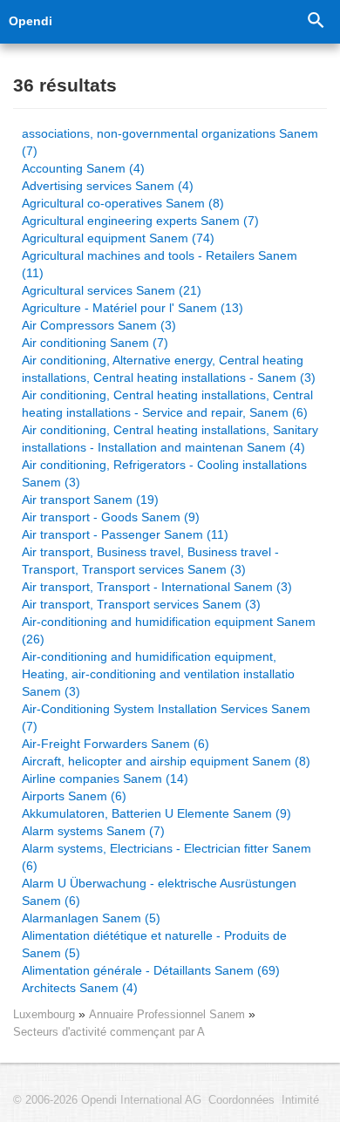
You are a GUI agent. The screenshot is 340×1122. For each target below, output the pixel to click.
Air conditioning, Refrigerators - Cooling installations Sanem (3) (164, 473)
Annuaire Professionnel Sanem (168, 1014)
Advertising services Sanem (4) (108, 186)
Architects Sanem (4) (80, 988)
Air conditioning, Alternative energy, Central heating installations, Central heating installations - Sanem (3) (169, 368)
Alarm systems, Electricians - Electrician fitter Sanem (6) (166, 857)
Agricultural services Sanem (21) (111, 290)
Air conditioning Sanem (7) (95, 343)
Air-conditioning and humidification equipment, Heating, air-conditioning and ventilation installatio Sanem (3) (158, 673)
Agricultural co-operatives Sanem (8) (123, 203)
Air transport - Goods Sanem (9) (111, 517)
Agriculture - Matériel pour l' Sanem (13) (132, 308)
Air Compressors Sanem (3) (99, 325)
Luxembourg (44, 1014)
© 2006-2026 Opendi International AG (107, 1100)
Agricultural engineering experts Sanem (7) (140, 221)
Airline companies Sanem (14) (105, 778)
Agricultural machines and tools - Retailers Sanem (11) (159, 264)
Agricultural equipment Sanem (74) (118, 238)
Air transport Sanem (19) (90, 500)
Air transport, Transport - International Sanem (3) (157, 587)
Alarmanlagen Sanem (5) (91, 918)
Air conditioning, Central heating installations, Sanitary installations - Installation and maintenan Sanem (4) (170, 438)
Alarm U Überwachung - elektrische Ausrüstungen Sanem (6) (159, 892)
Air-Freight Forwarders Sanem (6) (115, 744)
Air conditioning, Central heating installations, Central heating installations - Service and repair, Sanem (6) (167, 403)
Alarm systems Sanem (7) (93, 831)
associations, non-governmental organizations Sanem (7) (170, 142)
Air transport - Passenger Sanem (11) (125, 534)
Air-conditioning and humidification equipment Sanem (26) (169, 630)
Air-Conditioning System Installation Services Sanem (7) (166, 717)
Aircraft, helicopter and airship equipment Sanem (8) (166, 761)
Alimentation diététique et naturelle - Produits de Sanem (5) (154, 944)
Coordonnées (241, 1100)
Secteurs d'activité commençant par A (109, 1031)
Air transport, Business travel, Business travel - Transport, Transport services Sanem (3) (150, 560)
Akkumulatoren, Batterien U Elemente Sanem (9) (156, 813)
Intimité (300, 1100)
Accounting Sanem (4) (83, 168)
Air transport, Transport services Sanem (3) (141, 604)
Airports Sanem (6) (74, 796)
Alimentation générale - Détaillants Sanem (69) (151, 970)
